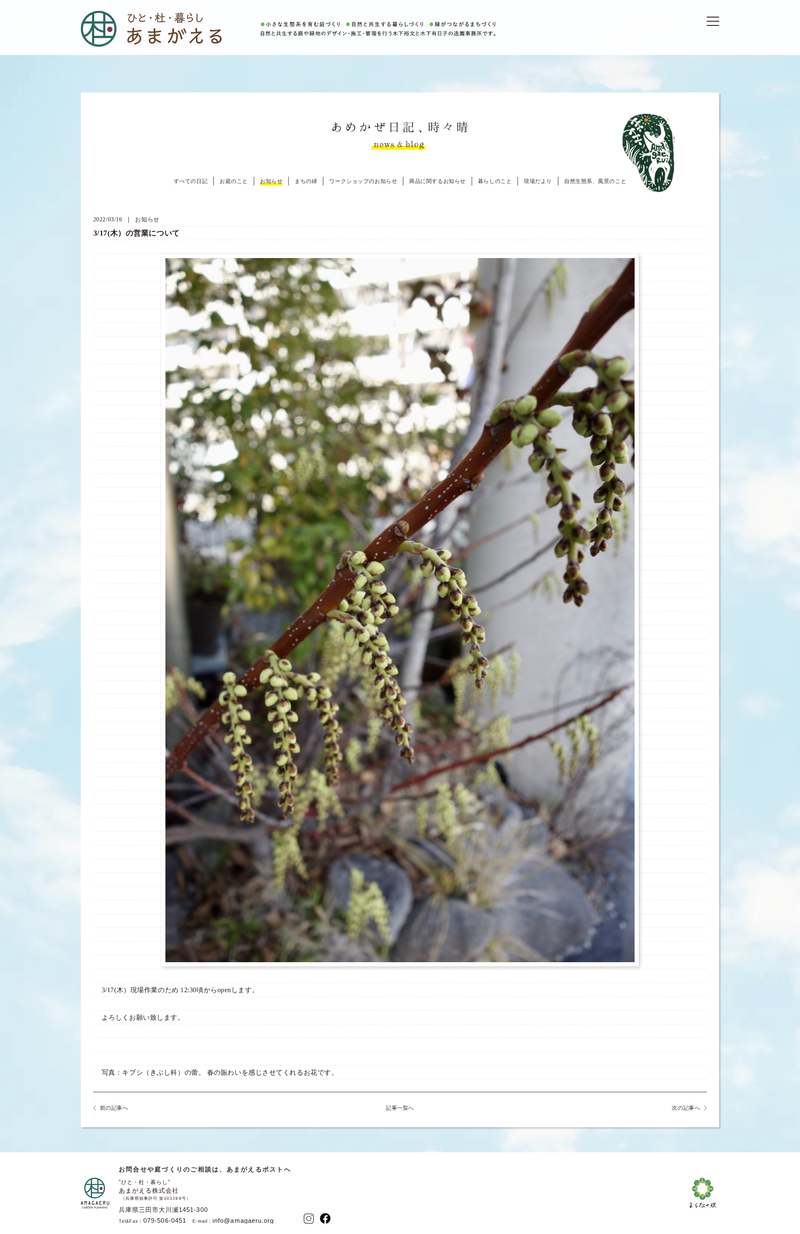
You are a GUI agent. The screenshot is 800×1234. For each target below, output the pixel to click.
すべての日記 (191, 181)
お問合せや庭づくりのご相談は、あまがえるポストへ (205, 1169)
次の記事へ (686, 1108)
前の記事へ (114, 1108)
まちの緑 (306, 181)
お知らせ (271, 181)
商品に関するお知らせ (437, 181)
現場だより (538, 181)
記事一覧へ (400, 1108)
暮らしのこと (495, 181)
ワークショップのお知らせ (363, 181)
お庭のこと (234, 181)
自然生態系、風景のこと (595, 181)
